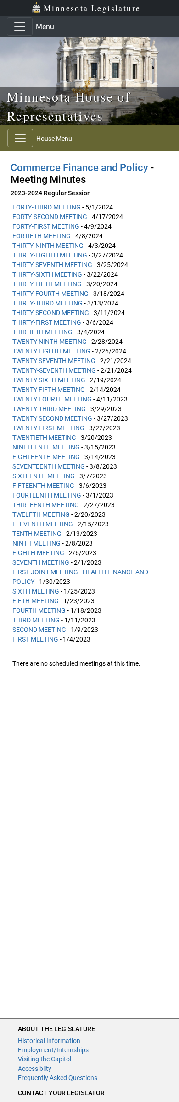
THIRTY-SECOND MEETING (50, 312)
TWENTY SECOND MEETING (52, 418)
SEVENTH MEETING (40, 562)
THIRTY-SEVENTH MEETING (52, 264)
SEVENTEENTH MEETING (48, 466)
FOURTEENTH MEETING (46, 495)
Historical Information (49, 1040)
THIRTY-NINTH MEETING (48, 245)
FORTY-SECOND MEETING (49, 216)
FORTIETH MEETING (41, 236)
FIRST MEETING (35, 639)
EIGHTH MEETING (38, 552)
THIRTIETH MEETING (42, 332)
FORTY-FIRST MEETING (45, 226)
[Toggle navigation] (20, 26)
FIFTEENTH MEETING (43, 485)
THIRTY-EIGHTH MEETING (49, 255)
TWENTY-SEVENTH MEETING (54, 370)
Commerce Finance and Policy (79, 167)
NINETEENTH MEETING (46, 447)
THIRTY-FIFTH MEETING (47, 284)
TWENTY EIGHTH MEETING (51, 351)
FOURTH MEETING (39, 610)
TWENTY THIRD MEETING (49, 408)
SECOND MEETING (39, 629)
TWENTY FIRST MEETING (48, 428)
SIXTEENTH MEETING (43, 476)
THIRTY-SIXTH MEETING (47, 274)
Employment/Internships (53, 1050)
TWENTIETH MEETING (44, 437)
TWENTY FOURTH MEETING (52, 399)
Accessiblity (34, 1068)
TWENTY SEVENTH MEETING (53, 360)
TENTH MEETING (37, 533)
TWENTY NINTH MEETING (49, 341)
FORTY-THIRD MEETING (46, 207)
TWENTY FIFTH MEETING (48, 389)
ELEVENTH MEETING (42, 524)
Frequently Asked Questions (57, 1077)
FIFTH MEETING (35, 600)
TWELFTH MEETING (41, 514)
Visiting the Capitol (44, 1059)
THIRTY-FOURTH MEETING (50, 293)
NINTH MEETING (36, 543)
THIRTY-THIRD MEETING (47, 303)
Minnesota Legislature (92, 7)
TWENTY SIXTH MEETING (48, 380)
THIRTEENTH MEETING (45, 504)
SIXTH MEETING (35, 591)
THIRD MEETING (36, 620)
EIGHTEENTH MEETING (46, 456)
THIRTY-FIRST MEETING (46, 322)
